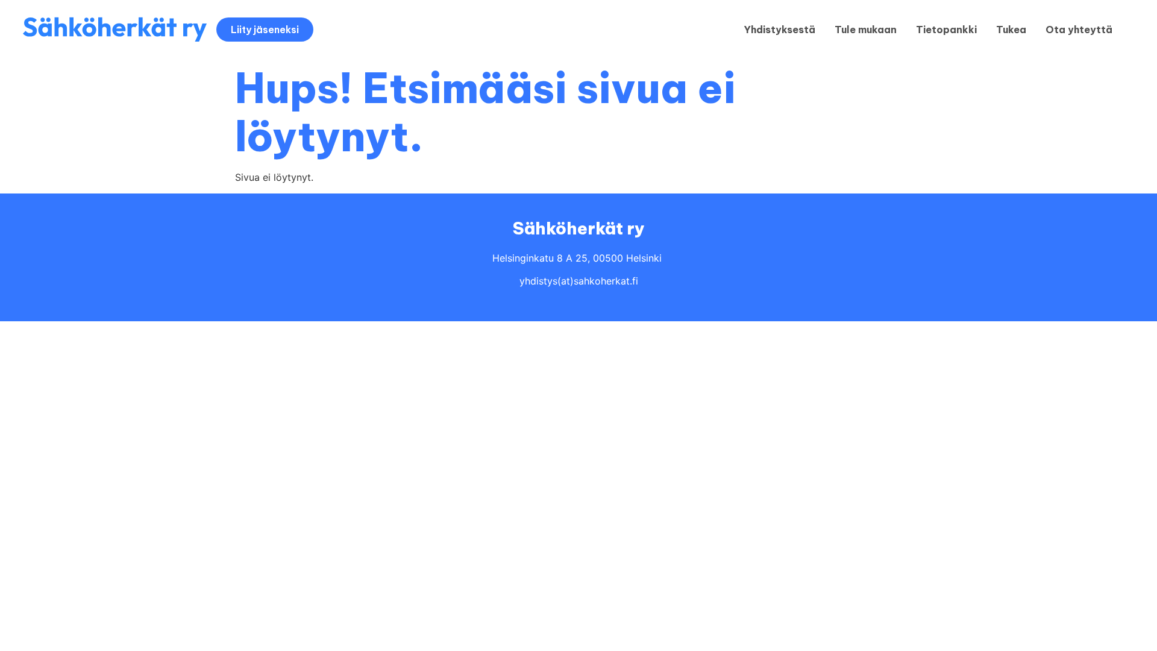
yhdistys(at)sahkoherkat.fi (578, 281)
